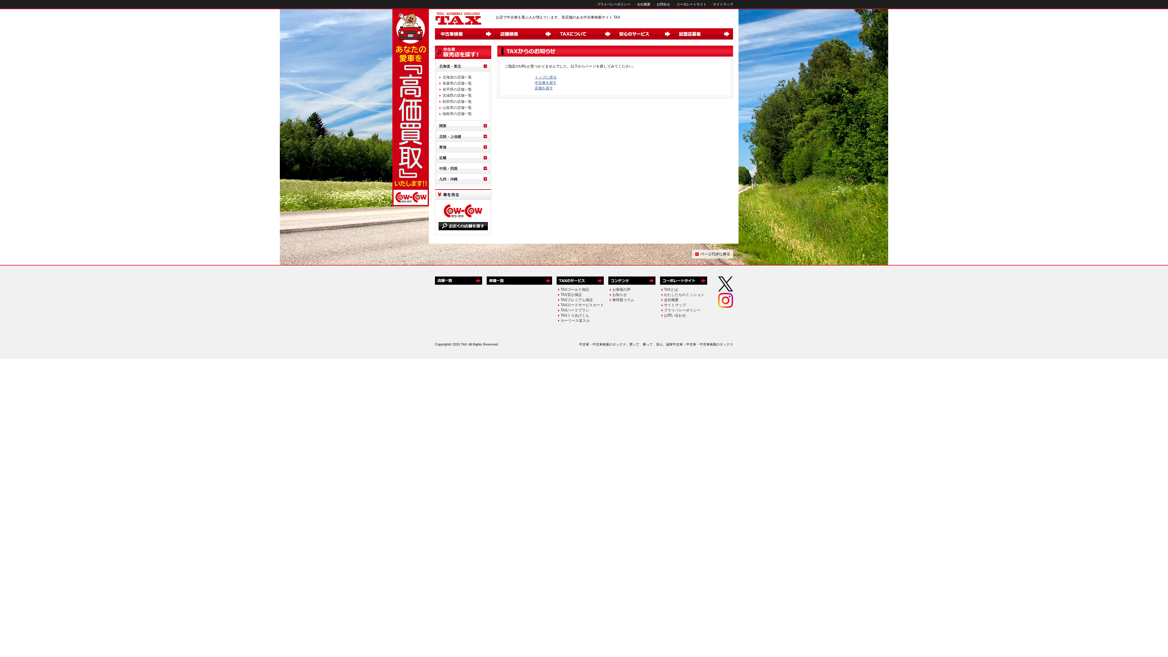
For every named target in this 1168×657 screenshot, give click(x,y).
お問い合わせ (675, 315)
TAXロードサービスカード (582, 305)
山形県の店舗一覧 (457, 108)
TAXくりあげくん (575, 315)
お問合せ (663, 4)
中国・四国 (448, 168)
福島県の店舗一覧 (457, 114)
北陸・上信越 (450, 136)
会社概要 (643, 4)
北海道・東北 (450, 66)
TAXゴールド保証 (575, 289)
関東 (443, 126)
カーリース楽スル (575, 320)
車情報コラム (623, 300)
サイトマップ (723, 4)
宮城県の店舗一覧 (457, 95)
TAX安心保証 (571, 295)
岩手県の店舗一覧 (457, 89)
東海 (443, 147)
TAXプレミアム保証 (577, 300)
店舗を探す (544, 88)
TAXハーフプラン (575, 310)
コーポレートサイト (691, 4)
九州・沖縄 (448, 179)
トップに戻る (546, 77)
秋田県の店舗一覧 (457, 101)
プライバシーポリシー (614, 4)
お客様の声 (621, 289)
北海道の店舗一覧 (457, 77)
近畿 (443, 158)
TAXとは (671, 289)
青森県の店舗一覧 (457, 83)
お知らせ (619, 295)
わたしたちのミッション (684, 295)
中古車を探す (546, 83)
